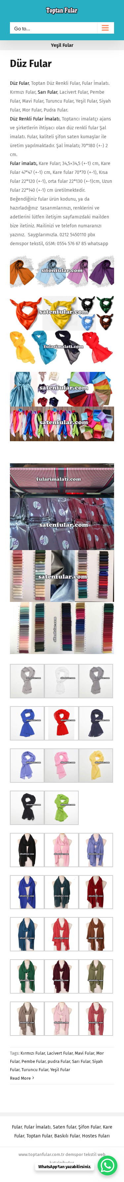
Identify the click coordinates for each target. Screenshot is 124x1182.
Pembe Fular (33, 1061)
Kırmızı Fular (33, 1053)
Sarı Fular (47, 92)
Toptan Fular (39, 1136)
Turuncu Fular (34, 1069)
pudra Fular (59, 1061)
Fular (17, 1127)
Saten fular (64, 1127)
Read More (20, 1078)
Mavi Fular (84, 1053)
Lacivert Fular (60, 1053)
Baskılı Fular (67, 1136)
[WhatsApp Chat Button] (107, 1165)
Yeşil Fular (60, 1069)
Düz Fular (31, 64)
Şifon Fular (89, 1127)
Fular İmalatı (37, 1127)
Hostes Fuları (96, 1136)
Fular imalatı (23, 163)
